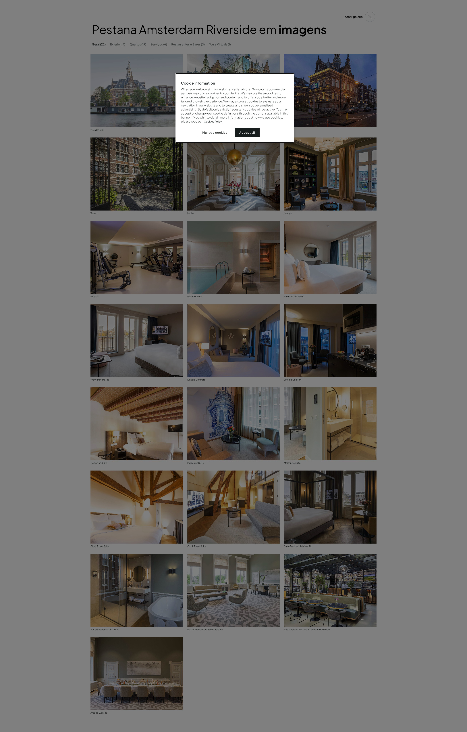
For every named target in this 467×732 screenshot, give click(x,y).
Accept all (247, 132)
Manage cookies (214, 132)
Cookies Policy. (213, 121)
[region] (234, 108)
